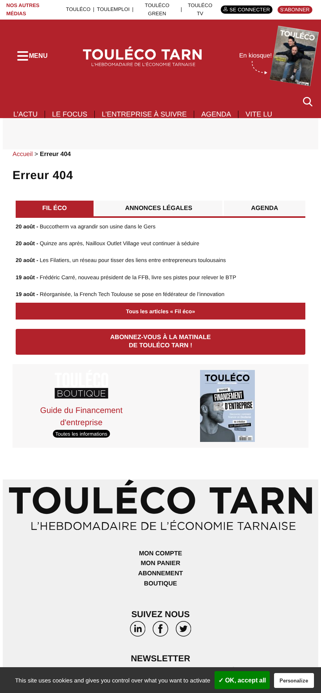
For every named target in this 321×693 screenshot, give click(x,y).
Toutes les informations (81, 433)
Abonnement (160, 573)
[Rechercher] (308, 101)
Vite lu (258, 114)
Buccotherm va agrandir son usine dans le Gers (85, 226)
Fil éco (54, 208)
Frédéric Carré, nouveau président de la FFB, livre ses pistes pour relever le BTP (126, 277)
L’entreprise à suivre (144, 114)
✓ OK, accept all (242, 680)
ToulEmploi (113, 9)
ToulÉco (78, 9)
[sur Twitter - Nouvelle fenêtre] (183, 631)
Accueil (23, 154)
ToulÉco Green (157, 9)
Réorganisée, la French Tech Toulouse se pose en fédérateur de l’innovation (120, 294)
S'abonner (295, 10)
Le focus (69, 114)
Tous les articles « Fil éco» (160, 311)
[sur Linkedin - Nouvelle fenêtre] (137, 631)
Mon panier (160, 563)
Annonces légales (159, 208)
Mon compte (160, 553)
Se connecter (249, 10)
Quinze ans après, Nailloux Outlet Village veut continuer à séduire (107, 243)
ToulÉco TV (200, 9)
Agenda (216, 114)
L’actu (25, 114)
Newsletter (160, 658)
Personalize (294, 681)
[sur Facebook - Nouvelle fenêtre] (160, 631)
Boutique (160, 583)
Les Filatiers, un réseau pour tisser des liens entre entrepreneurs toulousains (121, 260)
